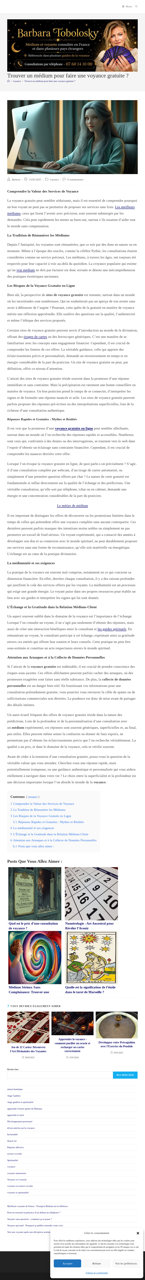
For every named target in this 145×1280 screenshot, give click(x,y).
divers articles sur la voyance (21, 1128)
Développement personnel (19, 1121)
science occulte (14, 1153)
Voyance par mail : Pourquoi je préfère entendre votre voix (35, 1225)
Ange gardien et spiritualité (20, 1102)
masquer (32, 796)
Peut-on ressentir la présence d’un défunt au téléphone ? (33, 1212)
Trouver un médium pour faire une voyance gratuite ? (49, 81)
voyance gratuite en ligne (74, 428)
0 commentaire (75, 179)
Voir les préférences (126, 1263)
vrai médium (25, 270)
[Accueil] (8, 81)
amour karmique (15, 1089)
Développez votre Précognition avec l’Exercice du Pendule (116, 1044)
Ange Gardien (14, 1095)
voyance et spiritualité (18, 1192)
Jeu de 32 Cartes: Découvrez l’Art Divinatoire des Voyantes (28, 1049)
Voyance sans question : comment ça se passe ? (29, 1219)
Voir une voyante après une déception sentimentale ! (32, 1232)
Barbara (16, 179)
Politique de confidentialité (97, 1273)
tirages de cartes (35, 337)
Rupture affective (15, 1147)
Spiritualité (12, 1160)
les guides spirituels (112, 629)
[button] (138, 1233)
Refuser (96, 1263)
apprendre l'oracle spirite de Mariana (24, 1108)
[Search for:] (135, 6)
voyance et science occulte (20, 1186)
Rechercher (13, 1069)
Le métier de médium (72, 505)
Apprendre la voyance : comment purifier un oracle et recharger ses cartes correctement (72, 1045)
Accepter (67, 1263)
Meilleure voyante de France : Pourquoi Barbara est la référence (37, 1206)
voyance (54, 179)
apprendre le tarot (15, 1115)
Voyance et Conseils (17, 1179)
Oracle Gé (12, 1141)
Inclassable (12, 1134)
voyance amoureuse (16, 1173)
